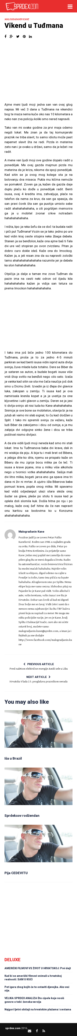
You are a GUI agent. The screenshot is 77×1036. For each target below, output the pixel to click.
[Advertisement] (38, 72)
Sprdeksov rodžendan (21, 816)
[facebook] (37, 1031)
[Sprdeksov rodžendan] (38, 789)
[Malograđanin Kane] (10, 535)
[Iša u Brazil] (38, 731)
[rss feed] (43, 1031)
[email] (29, 1031)
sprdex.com (13, 1028)
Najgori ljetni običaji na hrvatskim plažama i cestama (37, 1009)
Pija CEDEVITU (16, 873)
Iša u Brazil (13, 758)
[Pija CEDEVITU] (38, 846)
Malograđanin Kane (16, 19)
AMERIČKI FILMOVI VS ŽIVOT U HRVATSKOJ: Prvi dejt (37, 968)
